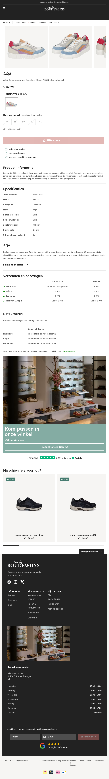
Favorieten (53, 604)
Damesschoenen (21, 22)
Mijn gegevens (55, 608)
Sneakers (33, 22)
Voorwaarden (85, 761)
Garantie (32, 617)
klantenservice (68, 351)
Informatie (13, 591)
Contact (11, 595)
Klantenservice (36, 591)
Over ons (11, 600)
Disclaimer (99, 761)
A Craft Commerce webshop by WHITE (54, 761)
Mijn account (55, 591)
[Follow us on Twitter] (22, 582)
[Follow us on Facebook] (9, 582)
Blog (9, 605)
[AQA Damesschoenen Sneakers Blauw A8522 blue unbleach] (11, 104)
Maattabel (33, 612)
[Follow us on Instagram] (15, 582)
